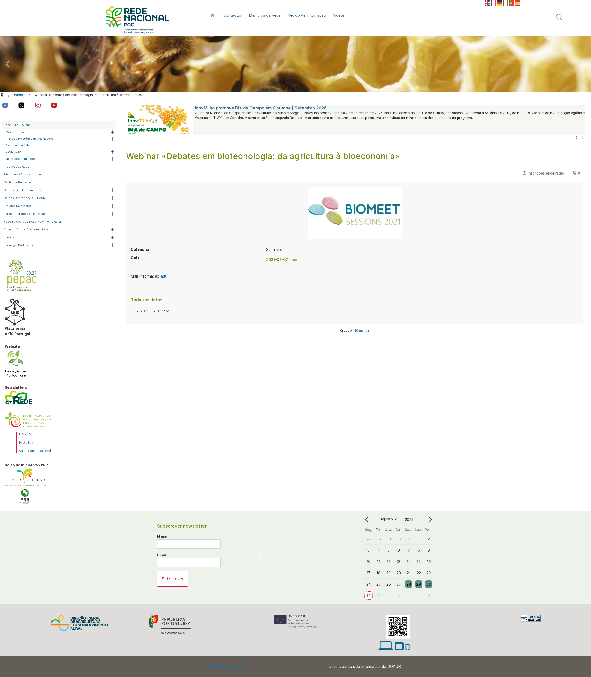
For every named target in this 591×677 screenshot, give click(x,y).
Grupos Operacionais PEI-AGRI (25, 198)
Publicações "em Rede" (20, 158)
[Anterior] (576, 138)
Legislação (13, 151)
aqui (164, 276)
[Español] (518, 2)
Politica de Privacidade (226, 666)
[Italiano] (506, 2)
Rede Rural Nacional (17, 125)
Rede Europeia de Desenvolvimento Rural (32, 221)
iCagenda (362, 330)
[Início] (214, 15)
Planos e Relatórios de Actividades (30, 138)
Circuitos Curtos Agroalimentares (26, 229)
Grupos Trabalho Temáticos (22, 190)
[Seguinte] (582, 138)
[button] (559, 17)
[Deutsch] (500, 2)
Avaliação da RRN (17, 145)
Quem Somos (15, 132)
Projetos (26, 442)
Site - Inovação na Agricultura (24, 174)
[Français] (494, 2)
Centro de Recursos (17, 182)
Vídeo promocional (35, 450)
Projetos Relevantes (18, 206)
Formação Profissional (19, 245)
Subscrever (172, 578)
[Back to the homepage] (135, 21)
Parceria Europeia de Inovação (25, 213)
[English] (488, 2)
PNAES (25, 434)
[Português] (512, 2)
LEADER (9, 237)
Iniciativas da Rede (16, 166)
